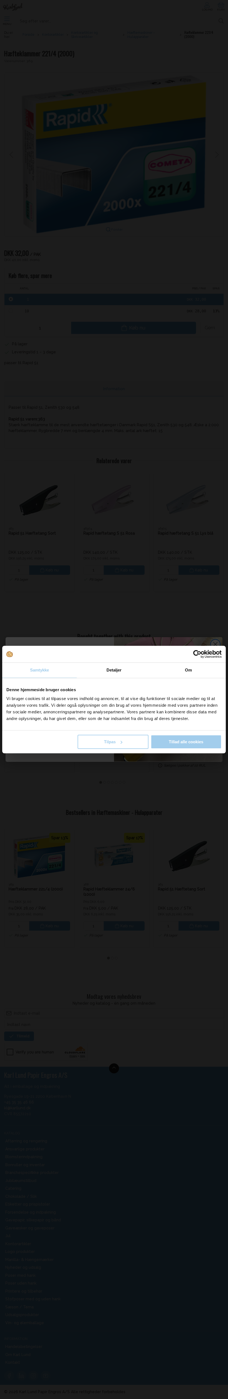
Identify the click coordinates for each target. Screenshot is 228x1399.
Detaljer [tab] (114, 670)
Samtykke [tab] (39, 670)
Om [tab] (188, 670)
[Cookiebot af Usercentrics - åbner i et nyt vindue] (197, 654)
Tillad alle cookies (186, 741)
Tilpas (110, 741)
